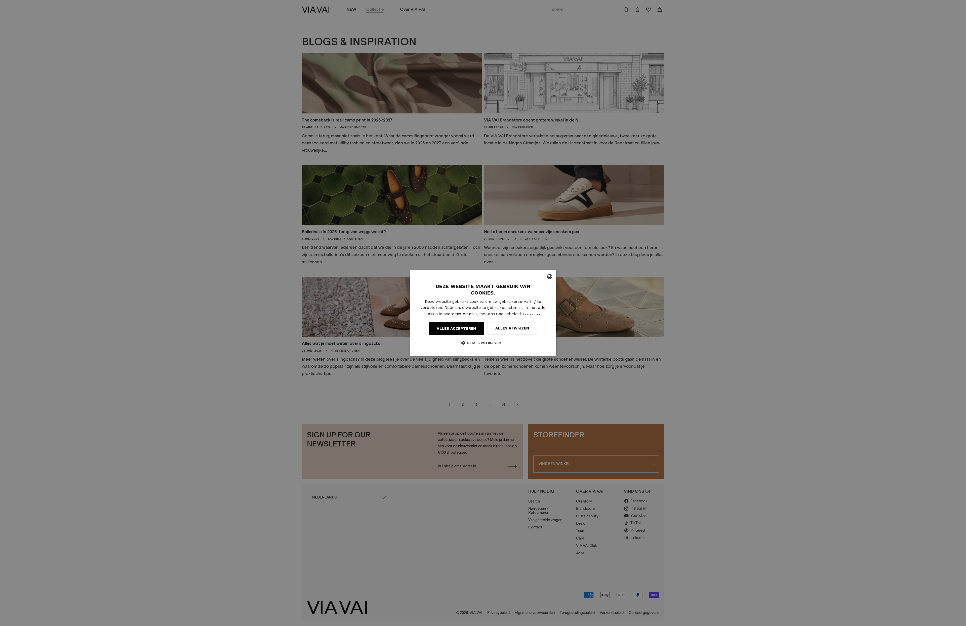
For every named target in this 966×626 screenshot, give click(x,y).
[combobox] (549, 276)
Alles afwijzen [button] (512, 328)
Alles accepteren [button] (456, 328)
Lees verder (533, 314)
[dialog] (483, 313)
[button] (483, 343)
